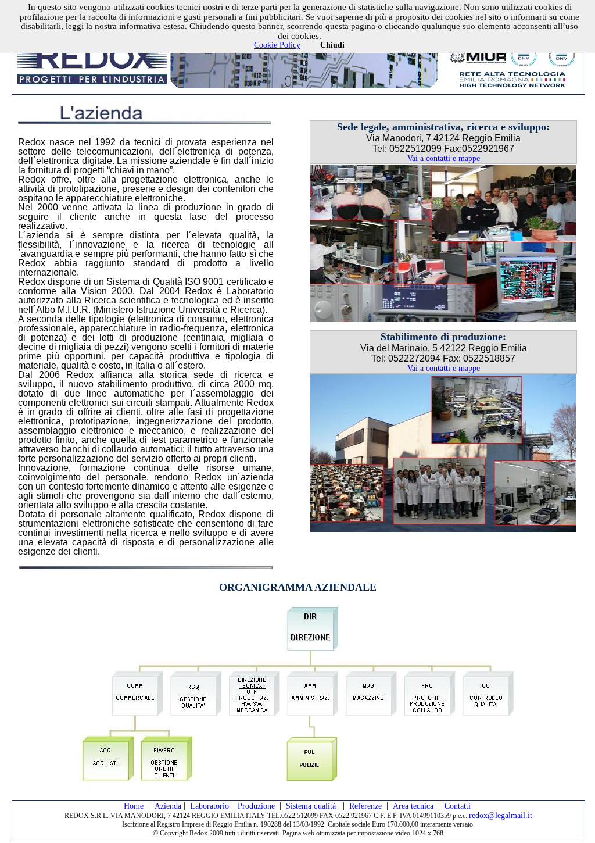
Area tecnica (413, 806)
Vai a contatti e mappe (443, 158)
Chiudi (332, 45)
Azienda (168, 806)
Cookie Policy (277, 45)
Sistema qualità (312, 806)
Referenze (365, 806)
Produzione (256, 806)
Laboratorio (209, 806)
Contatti (458, 806)
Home (134, 806)
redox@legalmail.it (500, 815)
